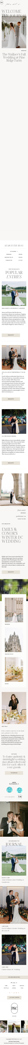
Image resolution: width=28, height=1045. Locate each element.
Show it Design (16, 1041)
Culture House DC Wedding (9, 436)
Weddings (23, 50)
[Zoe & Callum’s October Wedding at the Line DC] (14, 357)
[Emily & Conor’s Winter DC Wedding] (14, 489)
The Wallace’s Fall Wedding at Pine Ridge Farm (14, 57)
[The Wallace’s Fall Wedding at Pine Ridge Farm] (14, 32)
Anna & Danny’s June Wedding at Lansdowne (13, 308)
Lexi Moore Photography (19, 1043)
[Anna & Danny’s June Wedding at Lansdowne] (14, 293)
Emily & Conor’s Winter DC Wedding (12, 535)
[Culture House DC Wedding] (14, 421)
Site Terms (11, 1041)
